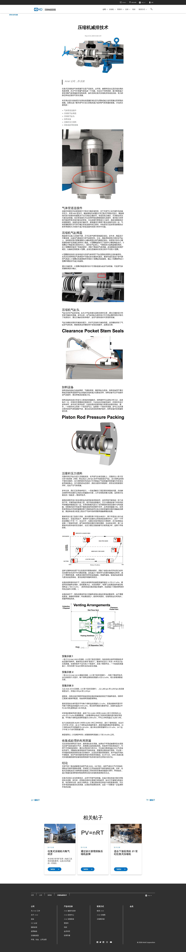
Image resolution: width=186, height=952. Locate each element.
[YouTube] (111, 942)
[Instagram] (107, 942)
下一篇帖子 (150, 800)
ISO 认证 (34, 923)
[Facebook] (97, 942)
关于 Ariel (34, 915)
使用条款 (34, 931)
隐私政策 (34, 927)
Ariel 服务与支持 (70, 911)
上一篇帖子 (35, 800)
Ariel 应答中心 (69, 915)
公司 (104, 9)
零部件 (119, 9)
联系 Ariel (100, 911)
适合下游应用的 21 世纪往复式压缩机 (126, 852)
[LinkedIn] (103, 942)
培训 (133, 9)
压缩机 (111, 9)
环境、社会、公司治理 (38, 939)
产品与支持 (68, 906)
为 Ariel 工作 (35, 911)
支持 (126, 9)
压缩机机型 (35, 935)
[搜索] (151, 10)
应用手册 (67, 935)
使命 (32, 919)
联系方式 (142, 9)
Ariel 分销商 (101, 915)
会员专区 (67, 931)
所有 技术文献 (13, 15)
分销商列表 (101, 919)
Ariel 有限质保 (69, 919)
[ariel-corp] (45, 9)
